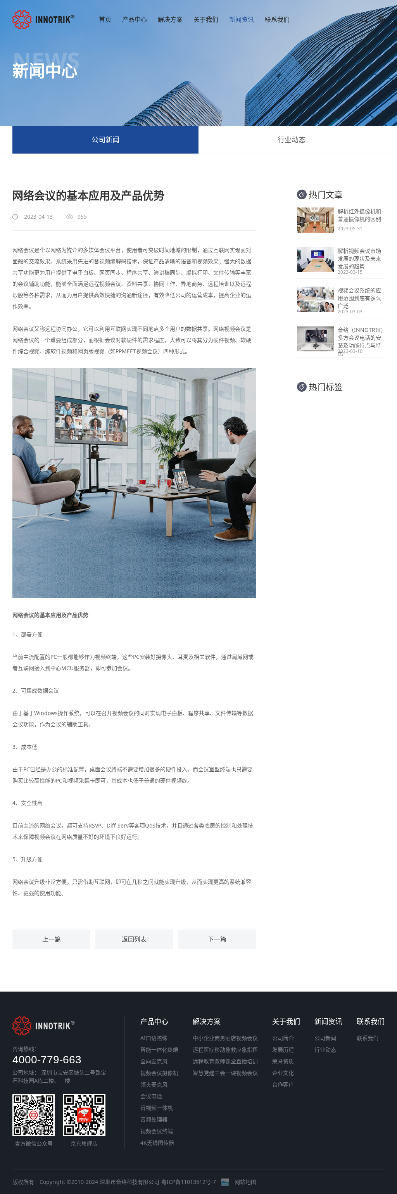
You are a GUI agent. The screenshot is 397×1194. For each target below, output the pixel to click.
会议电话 (151, 1096)
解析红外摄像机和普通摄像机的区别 (359, 215)
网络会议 (23, 250)
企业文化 (283, 1073)
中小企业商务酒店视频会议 (225, 1038)
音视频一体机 (156, 1107)
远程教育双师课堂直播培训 (225, 1061)
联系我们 (277, 19)
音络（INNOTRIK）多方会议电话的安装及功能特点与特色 (360, 341)
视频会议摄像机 (159, 1073)
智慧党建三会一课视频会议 (225, 1073)
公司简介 (283, 1038)
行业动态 (292, 139)
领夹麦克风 (153, 1084)
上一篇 (51, 939)
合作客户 (283, 1084)
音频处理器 (153, 1119)
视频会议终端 (156, 1131)
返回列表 (134, 939)
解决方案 (170, 19)
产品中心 (134, 19)
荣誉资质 (283, 1061)
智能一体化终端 (159, 1049)
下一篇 (217, 939)
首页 (105, 19)
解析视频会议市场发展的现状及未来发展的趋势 (359, 258)
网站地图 (245, 1181)
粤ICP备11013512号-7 (188, 1181)
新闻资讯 (241, 19)
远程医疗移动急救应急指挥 (225, 1049)
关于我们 (205, 19)
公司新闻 (105, 139)
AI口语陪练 (153, 1038)
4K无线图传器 (157, 1142)
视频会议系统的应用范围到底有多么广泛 (359, 298)
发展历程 (283, 1049)
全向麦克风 (153, 1061)
